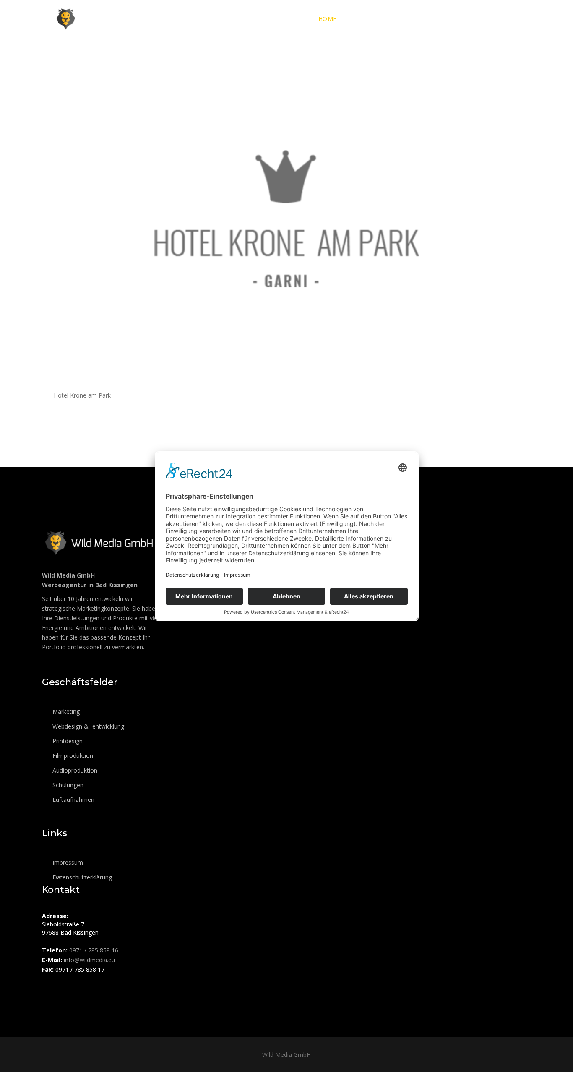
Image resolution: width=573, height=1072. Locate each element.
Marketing (65, 712)
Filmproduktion (72, 756)
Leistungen (412, 19)
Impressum (67, 862)
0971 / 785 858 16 (93, 950)
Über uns (364, 19)
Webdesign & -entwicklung (87, 726)
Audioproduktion (74, 770)
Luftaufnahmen (72, 800)
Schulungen (67, 785)
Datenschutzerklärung (81, 877)
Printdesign (67, 741)
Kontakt (511, 19)
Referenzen (464, 19)
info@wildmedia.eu (89, 960)
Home (327, 19)
